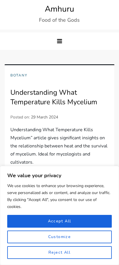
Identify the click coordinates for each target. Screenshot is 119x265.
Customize (59, 237)
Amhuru (59, 8)
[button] (59, 41)
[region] (59, 215)
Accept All (59, 221)
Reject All (59, 252)
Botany (18, 75)
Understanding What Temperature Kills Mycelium (53, 97)
